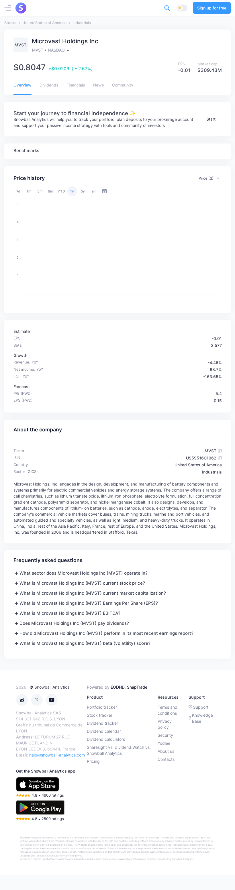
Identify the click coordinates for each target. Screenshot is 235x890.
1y (72, 191)
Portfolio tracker (102, 707)
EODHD (118, 687)
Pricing (93, 761)
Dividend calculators (106, 739)
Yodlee (164, 743)
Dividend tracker (102, 723)
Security (165, 735)
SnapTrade (137, 687)
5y (83, 191)
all (93, 191)
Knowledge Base (202, 718)
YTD (61, 191)
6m (50, 191)
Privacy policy (165, 724)
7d (18, 191)
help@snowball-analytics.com (57, 755)
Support (200, 707)
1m (29, 191)
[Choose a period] (104, 191)
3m (40, 191)
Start (211, 119)
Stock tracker (99, 715)
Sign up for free (211, 7)
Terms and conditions (167, 710)
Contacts (166, 759)
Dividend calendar (104, 731)
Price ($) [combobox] (206, 178)
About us (166, 751)
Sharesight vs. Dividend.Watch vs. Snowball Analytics (119, 750)
